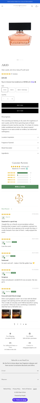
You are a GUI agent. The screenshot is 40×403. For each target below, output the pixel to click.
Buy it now (20, 110)
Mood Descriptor (7, 148)
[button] (32, 6)
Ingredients (5, 153)
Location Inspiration (8, 137)
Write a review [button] (20, 187)
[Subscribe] (36, 370)
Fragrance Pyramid (7, 143)
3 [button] (20, 324)
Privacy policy (16, 389)
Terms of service (27, 389)
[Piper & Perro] (20, 6)
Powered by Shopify (20, 395)
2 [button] (17, 324)
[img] (6, 214)
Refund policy (7, 389)
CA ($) (35, 389)
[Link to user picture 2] (16, 314)
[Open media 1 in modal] (20, 34)
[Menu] (4, 6)
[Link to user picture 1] (6, 314)
